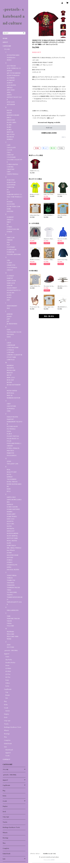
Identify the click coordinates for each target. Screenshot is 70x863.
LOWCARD (10, 352)
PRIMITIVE (10, 453)
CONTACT (6, 759)
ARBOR (9, 95)
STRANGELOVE (12, 565)
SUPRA (9, 567)
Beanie (7, 695)
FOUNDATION (11, 249)
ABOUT (5, 42)
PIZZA (9, 431)
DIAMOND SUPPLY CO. (14, 194)
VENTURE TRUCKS (13, 618)
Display (6, 714)
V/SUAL (9, 623)
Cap (6, 692)
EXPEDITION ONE (13, 229)
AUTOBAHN (11, 104)
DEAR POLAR (11, 182)
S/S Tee (7, 677)
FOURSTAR (10, 252)
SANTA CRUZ (11, 497)
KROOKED (10, 334)
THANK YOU (11, 580)
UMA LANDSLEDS (12, 610)
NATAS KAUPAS (12, 390)
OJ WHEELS (11, 408)
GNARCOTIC (11, 265)
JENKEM (10, 314)
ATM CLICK (11, 102)
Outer (7, 656)
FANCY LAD (11, 237)
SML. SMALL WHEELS (14, 548)
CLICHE (9, 150)
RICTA (9, 474)
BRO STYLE (11, 134)
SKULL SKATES (12, 540)
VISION (9, 621)
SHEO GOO (10, 519)
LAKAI (9, 343)
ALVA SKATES (11, 85)
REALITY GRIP (12, 472)
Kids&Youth (8, 743)
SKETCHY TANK (12, 538)
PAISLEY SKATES (12, 417)
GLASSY (9, 263)
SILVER (9, 526)
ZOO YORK (10, 647)
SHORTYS (10, 521)
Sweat (7, 665)
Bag (5, 701)
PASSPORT (10, 419)
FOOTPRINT (11, 247)
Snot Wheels (11, 550)
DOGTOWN (11, 204)
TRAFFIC (10, 595)
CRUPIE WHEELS (12, 174)
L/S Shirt (8, 668)
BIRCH (9, 117)
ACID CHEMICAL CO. (14, 68)
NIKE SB (9, 395)
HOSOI (9, 297)
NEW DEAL (10, 393)
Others (7, 683)
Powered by (47, 860)
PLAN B (9, 434)
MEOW (9, 375)
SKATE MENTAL (12, 536)
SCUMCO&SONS (12, 507)
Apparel (6, 654)
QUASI (9, 461)
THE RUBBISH (11, 479)
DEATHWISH (11, 185)
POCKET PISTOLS (13, 436)
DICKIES (10, 201)
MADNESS (10, 365)
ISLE (8, 308)
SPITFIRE (10, 557)
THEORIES (10, 583)
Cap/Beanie (8, 689)
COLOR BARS (11, 157)
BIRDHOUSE (11, 120)
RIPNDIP (10, 477)
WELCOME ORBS (12, 636)
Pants (7, 680)
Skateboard (9, 750)
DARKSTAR (10, 187)
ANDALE (10, 87)
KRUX (9, 337)
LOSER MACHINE (12, 347)
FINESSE (10, 240)
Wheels (6, 730)
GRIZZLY (10, 270)
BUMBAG (10, 139)
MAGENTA (10, 368)
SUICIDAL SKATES (13, 569)
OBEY (9, 404)
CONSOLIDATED (12, 164)
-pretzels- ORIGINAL (11, 650)
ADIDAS (9, 70)
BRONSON (10, 137)
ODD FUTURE (11, 406)
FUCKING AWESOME (14, 254)
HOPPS (9, 295)
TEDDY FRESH (11, 575)
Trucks (6, 724)
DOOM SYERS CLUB (13, 206)
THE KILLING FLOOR (14, 332)
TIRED (9, 590)
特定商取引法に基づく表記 (49, 853)
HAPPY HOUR (11, 280)
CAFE (8, 145)
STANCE (9, 560)
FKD (8, 242)
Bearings (7, 734)
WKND (9, 639)
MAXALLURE (11, 370)
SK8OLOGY (10, 531)
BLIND (9, 127)
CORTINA (10, 167)
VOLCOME (10, 626)
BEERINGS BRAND (13, 115)
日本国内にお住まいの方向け (49, 133)
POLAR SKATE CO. (13, 438)
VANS (8, 616)
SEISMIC (10, 511)
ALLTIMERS (11, 78)
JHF (8, 321)
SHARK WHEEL (12, 516)
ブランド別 (7, 49)
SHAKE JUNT (11, 514)
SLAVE (9, 543)
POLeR (9, 441)
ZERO (9, 645)
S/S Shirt (8, 671)
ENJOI (9, 222)
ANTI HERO (11, 90)
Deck (5, 717)
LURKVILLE (11, 359)
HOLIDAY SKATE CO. (14, 290)
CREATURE (10, 169)
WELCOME (10, 634)
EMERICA (10, 219)
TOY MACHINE (12, 592)
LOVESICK (10, 350)
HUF (8, 300)
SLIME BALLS (11, 545)
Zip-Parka (8, 659)
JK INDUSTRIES (12, 324)
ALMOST (10, 83)
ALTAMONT (11, 80)
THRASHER (10, 585)
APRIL (9, 92)
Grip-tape (7, 720)
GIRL (8, 260)
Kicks (6, 704)
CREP (8, 171)
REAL (8, 469)
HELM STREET (12, 288)
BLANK (9, 125)
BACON (9, 110)
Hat (6, 698)
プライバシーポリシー (35, 853)
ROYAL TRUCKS (12, 481)
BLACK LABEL (11, 122)
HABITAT (10, 278)
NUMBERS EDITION (13, 398)
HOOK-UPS (10, 293)
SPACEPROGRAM (12, 555)
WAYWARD (10, 631)
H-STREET (10, 276)
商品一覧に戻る (49, 316)
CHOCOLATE (11, 147)
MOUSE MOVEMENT (14, 385)
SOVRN (9, 553)
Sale (5, 747)
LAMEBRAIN (11, 345)
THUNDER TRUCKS (13, 587)
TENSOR (10, 578)
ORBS (8, 411)
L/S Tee (7, 674)
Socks (7, 686)
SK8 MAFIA (10, 528)
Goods (6, 708)
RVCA (8, 491)
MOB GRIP (10, 380)
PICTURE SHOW (12, 426)
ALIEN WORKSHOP (13, 75)
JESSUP (9, 316)
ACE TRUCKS (11, 66)
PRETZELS (10, 450)
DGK (8, 192)
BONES (9, 129)
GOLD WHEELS (12, 267)
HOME (5, 38)
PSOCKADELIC (12, 455)
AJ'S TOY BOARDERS (13, 73)
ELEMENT (10, 217)
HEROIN (9, 285)
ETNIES (9, 227)
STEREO (9, 562)
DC (8, 189)
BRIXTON (10, 132)
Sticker (7, 711)
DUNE (9, 209)
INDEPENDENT (12, 306)
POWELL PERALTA (13, 448)
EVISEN (9, 231)
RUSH (9, 489)
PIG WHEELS (11, 429)
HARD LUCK (11, 283)
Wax (5, 737)
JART (8, 319)
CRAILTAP (10, 155)
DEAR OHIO (11, 180)
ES (8, 224)
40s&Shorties (11, 57)
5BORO (9, 60)
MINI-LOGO (11, 377)
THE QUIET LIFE (12, 464)
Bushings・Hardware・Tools (12, 727)
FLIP (8, 245)
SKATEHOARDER (12, 533)
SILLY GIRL (10, 524)
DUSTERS (10, 211)
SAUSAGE (10, 504)
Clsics (9, 152)
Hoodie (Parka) (10, 662)
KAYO (9, 329)
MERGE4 (10, 373)
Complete (7, 740)
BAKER (9, 113)
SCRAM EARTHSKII (13, 509)
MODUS (9, 382)
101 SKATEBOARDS (13, 55)
